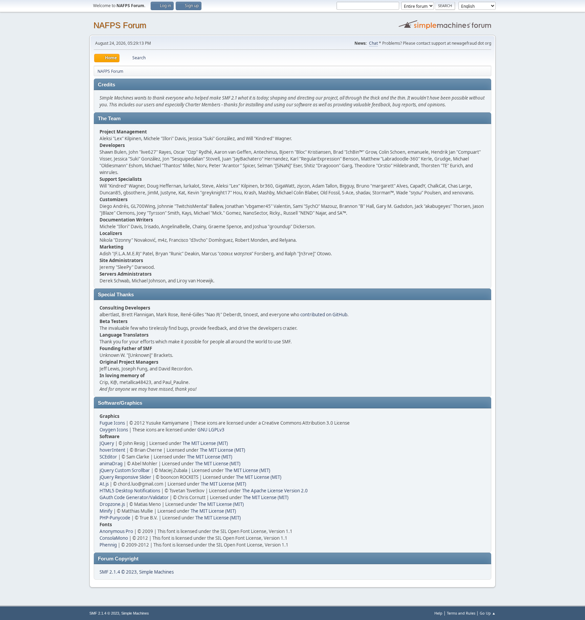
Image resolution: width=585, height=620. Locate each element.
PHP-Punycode (115, 518)
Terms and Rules (461, 613)
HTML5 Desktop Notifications (130, 491)
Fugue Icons (112, 423)
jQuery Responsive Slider (125, 477)
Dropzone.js (112, 504)
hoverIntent (112, 450)
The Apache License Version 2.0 (275, 491)
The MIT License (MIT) (205, 443)
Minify (106, 511)
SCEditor (108, 457)
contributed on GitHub (323, 315)
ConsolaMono (114, 538)
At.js (104, 484)
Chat (373, 43)
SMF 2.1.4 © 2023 (118, 572)
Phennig (108, 545)
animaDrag (111, 464)
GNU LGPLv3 (210, 430)
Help (438, 613)
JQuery (107, 443)
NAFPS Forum (119, 25)
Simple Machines (156, 572)
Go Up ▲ (488, 613)
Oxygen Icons (114, 430)
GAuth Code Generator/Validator (134, 497)
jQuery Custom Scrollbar (125, 470)
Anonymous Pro (116, 531)
